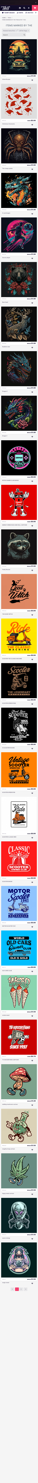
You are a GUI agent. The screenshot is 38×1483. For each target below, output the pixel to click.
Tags (9, 17)
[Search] (24, 34)
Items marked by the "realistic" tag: (14, 20)
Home (4, 17)
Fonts (21, 13)
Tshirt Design (9, 13)
